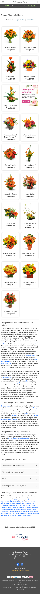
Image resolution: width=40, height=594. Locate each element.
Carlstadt (12, 511)
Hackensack (25, 502)
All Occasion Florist (20, 2)
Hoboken (33, 502)
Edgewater (11, 509)
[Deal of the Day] (29, 96)
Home (2, 10)
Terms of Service (7, 587)
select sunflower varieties (9, 419)
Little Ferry (4, 509)
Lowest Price (30, 20)
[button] (36, 589)
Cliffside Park (20, 504)
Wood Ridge (5, 515)
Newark (3, 500)
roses (37, 344)
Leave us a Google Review (20, 570)
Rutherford (4, 506)
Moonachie (18, 511)
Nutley (30, 513)
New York (11, 513)
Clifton (16, 500)
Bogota (34, 509)
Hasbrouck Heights (17, 507)
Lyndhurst (13, 515)
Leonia (29, 509)
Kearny (3, 504)
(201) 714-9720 (20, 556)
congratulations (30, 355)
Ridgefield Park (6, 507)
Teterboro (26, 511)
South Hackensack (21, 513)
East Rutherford (21, 509)
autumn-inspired (6, 363)
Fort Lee (8, 504)
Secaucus (11, 506)
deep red (14, 416)
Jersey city (10, 500)
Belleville (36, 513)
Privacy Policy (17, 587)
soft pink (35, 416)
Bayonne (7, 502)
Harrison (18, 506)
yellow (26, 414)
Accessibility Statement (30, 587)
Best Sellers (9, 20)
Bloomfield (4, 513)
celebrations (7, 377)
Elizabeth (19, 515)
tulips (26, 381)
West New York (15, 502)
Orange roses (5, 406)
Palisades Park (29, 504)
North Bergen (34, 511)
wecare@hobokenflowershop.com (20, 558)
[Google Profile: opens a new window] (22, 564)
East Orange (29, 500)
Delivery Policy (20, 589)
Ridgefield (35, 507)
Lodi (13, 504)
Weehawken (27, 515)
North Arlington (26, 506)
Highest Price (20, 20)
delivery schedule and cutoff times (19, 439)
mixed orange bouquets (17, 383)
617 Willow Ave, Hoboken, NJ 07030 (20, 554)
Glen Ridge (4, 511)
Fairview (34, 506)
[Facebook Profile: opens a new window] (18, 564)
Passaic (21, 500)
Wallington (27, 507)
